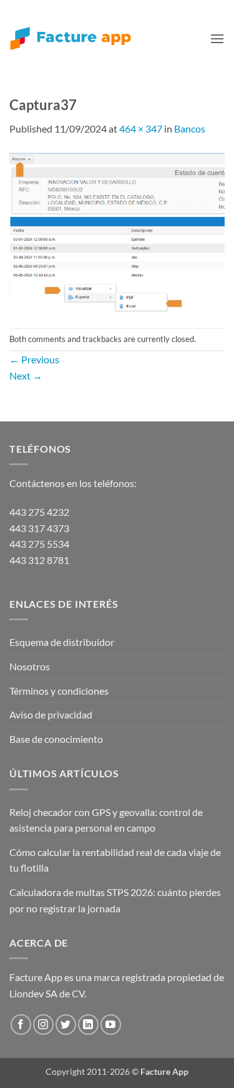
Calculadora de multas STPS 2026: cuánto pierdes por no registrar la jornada (115, 900)
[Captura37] (117, 231)
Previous (34, 359)
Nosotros (29, 666)
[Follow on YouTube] (110, 1024)
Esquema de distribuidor (61, 642)
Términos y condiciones (59, 691)
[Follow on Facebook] (21, 1024)
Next (25, 375)
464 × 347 (140, 128)
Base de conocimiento (56, 739)
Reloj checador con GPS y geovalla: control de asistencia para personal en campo (106, 820)
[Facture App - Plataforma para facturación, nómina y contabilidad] (70, 38)
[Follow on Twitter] (66, 1024)
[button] (217, 38)
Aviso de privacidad (50, 714)
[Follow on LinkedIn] (88, 1024)
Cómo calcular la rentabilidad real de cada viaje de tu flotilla (115, 860)
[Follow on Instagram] (43, 1024)
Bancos (189, 128)
